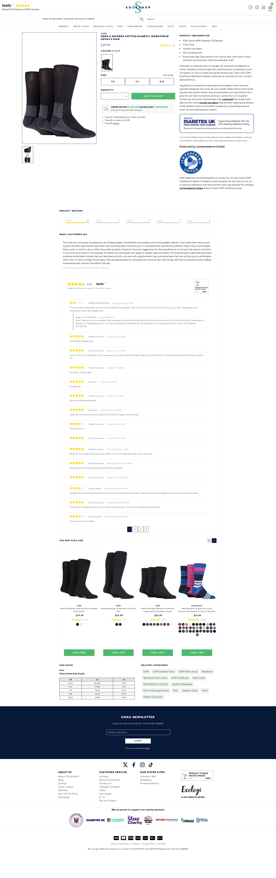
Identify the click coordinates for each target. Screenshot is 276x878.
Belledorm (146, 780)
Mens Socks (199, 678)
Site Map (162, 844)
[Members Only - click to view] (211, 627)
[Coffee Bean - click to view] (161, 624)
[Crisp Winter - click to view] (214, 624)
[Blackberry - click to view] (168, 624)
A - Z (102, 797)
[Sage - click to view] (200, 627)
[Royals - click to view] (210, 624)
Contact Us (105, 783)
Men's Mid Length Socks (156, 690)
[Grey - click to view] (196, 624)
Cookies (135, 844)
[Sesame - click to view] (186, 627)
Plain (175, 690)
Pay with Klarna (107, 800)
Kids (120, 26)
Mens (205, 690)
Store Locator (65, 786)
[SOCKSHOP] (138, 7)
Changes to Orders (109, 786)
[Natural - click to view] (207, 624)
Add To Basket (153, 96)
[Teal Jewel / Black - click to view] (214, 631)
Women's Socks (103, 26)
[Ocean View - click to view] (197, 627)
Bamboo (64, 26)
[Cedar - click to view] (197, 634)
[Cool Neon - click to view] (183, 631)
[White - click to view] (80, 624)
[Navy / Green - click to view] (193, 631)
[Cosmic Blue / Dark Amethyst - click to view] (211, 631)
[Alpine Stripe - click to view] (186, 631)
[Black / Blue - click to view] (197, 631)
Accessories (199, 26)
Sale (214, 26)
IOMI (146, 671)
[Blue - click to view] (154, 624)
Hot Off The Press (68, 793)
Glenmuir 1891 (148, 776)
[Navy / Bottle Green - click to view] (207, 631)
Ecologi (62, 783)
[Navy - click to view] (120, 624)
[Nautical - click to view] (193, 627)
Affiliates (63, 790)
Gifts (171, 26)
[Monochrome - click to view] (200, 631)
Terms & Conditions (120, 844)
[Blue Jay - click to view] (204, 627)
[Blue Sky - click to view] (204, 631)
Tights (183, 26)
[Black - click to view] (77, 624)
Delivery (103, 776)
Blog (60, 780)
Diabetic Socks (190, 690)
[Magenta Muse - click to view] (179, 624)
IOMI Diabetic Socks (164, 671)
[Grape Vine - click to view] (183, 624)
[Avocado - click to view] (186, 624)
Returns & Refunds (109, 780)
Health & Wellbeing (182, 684)
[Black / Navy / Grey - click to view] (147, 624)
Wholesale (64, 797)
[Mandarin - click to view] (190, 627)
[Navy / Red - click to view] (190, 631)
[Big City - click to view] (214, 627)
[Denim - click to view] (150, 624)
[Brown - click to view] (157, 624)
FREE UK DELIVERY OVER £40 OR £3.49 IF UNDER (69, 19)
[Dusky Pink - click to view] (164, 624)
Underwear (134, 26)
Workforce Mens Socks (155, 678)
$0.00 (270, 11)
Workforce (207, 671)
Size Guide (168, 75)
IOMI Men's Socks (188, 671)
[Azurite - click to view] (180, 631)
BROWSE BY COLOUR (155, 684)
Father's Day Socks (153, 697)
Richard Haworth (149, 783)
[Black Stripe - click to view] (180, 627)
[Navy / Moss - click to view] (207, 627)
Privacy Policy (148, 844)
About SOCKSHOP (68, 776)
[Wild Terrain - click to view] (183, 627)
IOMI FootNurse (179, 678)
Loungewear (155, 26)
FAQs (102, 790)
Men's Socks (81, 26)
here (148, 748)
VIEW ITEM (79, 652)
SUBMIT (138, 741)
